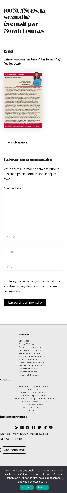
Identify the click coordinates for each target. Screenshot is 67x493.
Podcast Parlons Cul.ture (30, 353)
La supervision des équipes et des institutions (34, 398)
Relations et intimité (28, 359)
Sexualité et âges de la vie (31, 366)
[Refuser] (62, 479)
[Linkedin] (22, 427)
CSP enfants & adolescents (33, 392)
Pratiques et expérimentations (33, 356)
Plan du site (33, 411)
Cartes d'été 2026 (26, 344)
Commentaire (13, 188)
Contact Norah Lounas (33, 408)
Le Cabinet (33, 389)
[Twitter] (39, 427)
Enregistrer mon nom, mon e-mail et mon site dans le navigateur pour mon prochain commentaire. (32, 286)
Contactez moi (14, 450)
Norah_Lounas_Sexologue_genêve (33, 386)
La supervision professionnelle (33, 395)
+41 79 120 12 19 (11, 438)
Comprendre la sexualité (30, 347)
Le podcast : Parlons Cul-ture (33, 402)
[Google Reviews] (16, 427)
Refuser (42, 487)
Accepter (26, 487)
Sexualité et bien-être (29, 369)
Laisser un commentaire (20, 59)
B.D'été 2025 (24, 341)
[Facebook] (33, 427)
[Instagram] (28, 427)
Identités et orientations (30, 350)
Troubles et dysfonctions (29, 375)
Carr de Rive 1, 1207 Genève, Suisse (24, 434)
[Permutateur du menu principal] (59, 19)
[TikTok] (45, 427)
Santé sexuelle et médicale (31, 363)
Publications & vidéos (33, 405)
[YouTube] (51, 427)
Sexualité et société (28, 372)
